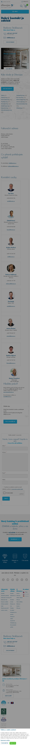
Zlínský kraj (20, 108)
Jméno (3, 445)
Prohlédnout (14, 539)
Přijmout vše (12, 743)
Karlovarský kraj (6, 99)
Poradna (11, 593)
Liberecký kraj (6, 108)
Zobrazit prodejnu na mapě (10, 65)
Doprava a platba (4, 601)
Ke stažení (12, 610)
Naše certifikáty (19, 601)
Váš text (4, 452)
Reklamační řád (4, 599)
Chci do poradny (10, 42)
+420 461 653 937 (6, 1)
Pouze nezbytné (4, 743)
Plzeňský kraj (5, 101)
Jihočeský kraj (6, 104)
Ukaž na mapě (8, 695)
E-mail (3, 473)
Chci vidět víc (9, 68)
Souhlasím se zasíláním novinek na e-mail (13, 487)
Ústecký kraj (5, 97)
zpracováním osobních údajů (17, 489)
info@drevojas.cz (11, 37)
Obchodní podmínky (5, 595)
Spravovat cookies (5, 740)
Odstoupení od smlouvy (5, 597)
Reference (18, 603)
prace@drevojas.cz (7, 396)
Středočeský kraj (6, 106)
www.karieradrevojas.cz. (8, 392)
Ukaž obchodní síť (7, 88)
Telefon (3, 479)
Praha (3, 95)
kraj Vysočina (21, 97)
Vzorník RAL (12, 620)
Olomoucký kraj (21, 101)
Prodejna (12, 608)
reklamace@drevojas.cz (13, 166)
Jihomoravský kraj (22, 99)
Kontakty (2, 593)
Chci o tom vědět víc (10, 421)
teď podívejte (12, 532)
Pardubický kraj (21, 95)
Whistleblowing (13, 622)
